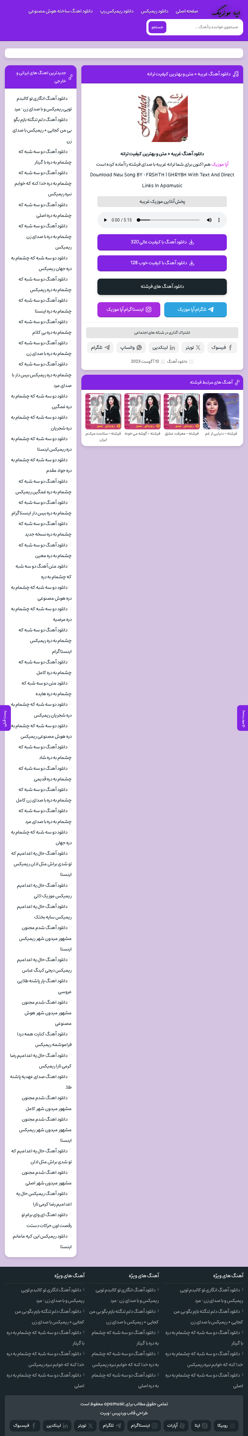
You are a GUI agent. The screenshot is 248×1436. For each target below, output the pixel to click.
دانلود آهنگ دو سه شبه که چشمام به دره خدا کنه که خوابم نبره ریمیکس (43, 183)
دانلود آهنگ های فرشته (162, 286)
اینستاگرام (140, 1425)
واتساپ (127, 347)
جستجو (157, 27)
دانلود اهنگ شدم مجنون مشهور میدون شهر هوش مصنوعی (47, 1012)
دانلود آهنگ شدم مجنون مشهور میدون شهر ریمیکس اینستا (45, 938)
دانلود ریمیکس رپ (116, 11)
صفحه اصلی (187, 11)
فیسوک (218, 347)
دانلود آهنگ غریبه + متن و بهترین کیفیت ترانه (188, 74)
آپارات (172, 1425)
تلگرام (96, 347)
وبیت (104, 1413)
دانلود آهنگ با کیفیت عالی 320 (159, 242)
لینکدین (160, 347)
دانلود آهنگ (177, 361)
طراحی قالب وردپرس (130, 1413)
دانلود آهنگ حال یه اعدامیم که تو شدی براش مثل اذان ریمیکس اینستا (41, 863)
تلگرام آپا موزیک (192, 309)
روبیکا (222, 1425)
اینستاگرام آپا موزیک (125, 309)
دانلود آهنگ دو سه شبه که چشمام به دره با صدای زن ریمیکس (45, 236)
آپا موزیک (219, 164)
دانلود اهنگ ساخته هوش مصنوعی (60, 11)
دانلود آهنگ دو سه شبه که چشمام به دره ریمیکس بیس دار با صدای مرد (42, 374)
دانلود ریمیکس (154, 11)
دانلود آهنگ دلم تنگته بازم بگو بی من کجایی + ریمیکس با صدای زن (42, 130)
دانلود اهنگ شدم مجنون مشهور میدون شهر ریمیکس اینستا (45, 1129)
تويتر (82, 1425)
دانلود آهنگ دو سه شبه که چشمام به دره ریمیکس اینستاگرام (45, 640)
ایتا (197, 1425)
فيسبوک (21, 1425)
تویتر (189, 347)
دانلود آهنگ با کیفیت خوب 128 (158, 263)
